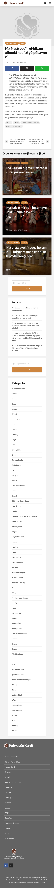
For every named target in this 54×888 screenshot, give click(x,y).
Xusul (14, 720)
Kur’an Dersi (10, 767)
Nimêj (14, 618)
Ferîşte (14, 475)
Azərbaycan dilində (12, 782)
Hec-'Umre (16, 506)
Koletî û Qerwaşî (18, 583)
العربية (7, 777)
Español (8, 818)
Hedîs (14, 511)
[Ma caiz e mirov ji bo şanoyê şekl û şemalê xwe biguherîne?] (27, 216)
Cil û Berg (16, 419)
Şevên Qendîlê (17, 674)
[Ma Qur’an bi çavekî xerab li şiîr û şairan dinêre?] (27, 176)
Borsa (14, 394)
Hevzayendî (17, 526)
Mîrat (14, 593)
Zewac (14, 731)
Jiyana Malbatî (17, 562)
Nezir (14, 608)
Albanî (8, 123)
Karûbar (15, 567)
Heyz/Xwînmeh (18, 537)
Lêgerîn (27, 289)
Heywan (15, 532)
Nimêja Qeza (17, 628)
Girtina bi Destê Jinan (20, 501)
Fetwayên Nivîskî (11, 43)
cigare (14, 409)
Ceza (14, 404)
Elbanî (16, 123)
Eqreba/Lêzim (17, 460)
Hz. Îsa (15, 547)
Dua (13, 445)
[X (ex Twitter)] (11, 865)
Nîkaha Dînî (16, 613)
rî (12, 659)
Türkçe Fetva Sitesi (12, 762)
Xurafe (14, 715)
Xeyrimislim (17, 710)
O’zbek (8, 803)
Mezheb (15, 588)
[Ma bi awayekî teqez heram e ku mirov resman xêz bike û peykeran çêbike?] (27, 256)
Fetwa (14, 480)
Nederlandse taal (12, 823)
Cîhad (14, 414)
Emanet (15, 455)
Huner (24, 163)
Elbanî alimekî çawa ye (30, 123)
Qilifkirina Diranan (19, 634)
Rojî (13, 664)
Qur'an (14, 644)
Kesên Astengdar (18, 572)
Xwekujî (15, 725)
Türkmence (9, 838)
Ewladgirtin (16, 465)
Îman (14, 552)
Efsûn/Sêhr (16, 450)
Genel (14, 496)
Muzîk (14, 603)
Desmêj (15, 434)
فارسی (7, 808)
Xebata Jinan (17, 705)
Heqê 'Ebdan (17, 521)
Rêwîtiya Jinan (17, 654)
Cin (13, 424)
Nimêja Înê (16, 623)
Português (9, 798)
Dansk (7, 828)
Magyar (8, 833)
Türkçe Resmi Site (12, 757)
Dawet (14, 429)
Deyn (14, 440)
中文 (7, 813)
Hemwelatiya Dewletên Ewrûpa (24, 516)
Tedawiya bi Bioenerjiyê (21, 680)
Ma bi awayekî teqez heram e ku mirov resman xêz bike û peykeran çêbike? (25, 325)
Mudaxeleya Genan (20, 598)
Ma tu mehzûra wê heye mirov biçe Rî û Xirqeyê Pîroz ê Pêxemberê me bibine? (27, 348)
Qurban (15, 649)
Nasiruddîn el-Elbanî (14, 126)
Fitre (14, 491)
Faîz (13, 470)
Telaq (14, 685)
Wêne (14, 700)
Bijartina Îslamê (18, 388)
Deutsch (8, 787)
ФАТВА (8, 792)
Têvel (22, 43)
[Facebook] (6, 865)
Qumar (14, 639)
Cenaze (15, 399)
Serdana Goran (18, 669)
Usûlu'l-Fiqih (17, 695)
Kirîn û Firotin (17, 577)
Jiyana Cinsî (16, 557)
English (8, 772)
